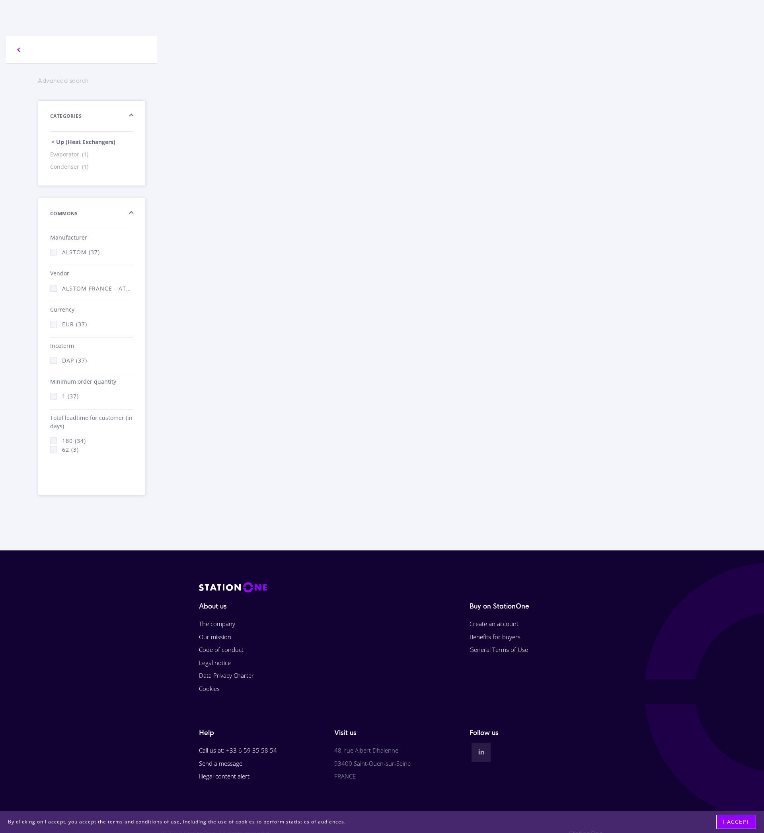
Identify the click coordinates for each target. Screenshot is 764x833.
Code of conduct (221, 650)
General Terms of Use (499, 650)
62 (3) (70, 449)
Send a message (220, 763)
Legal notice (215, 663)
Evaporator (69, 154)
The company (217, 624)
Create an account (494, 624)
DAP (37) (74, 360)
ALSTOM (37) (81, 252)
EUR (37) (74, 324)
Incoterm (62, 345)
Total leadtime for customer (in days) (91, 422)
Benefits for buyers (495, 637)
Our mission (215, 637)
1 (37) (70, 396)
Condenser (69, 166)
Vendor (59, 273)
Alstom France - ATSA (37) (97, 288)
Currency (62, 309)
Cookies (209, 689)
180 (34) (74, 441)
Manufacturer (68, 237)
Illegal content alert (224, 776)
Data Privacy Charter (226, 675)
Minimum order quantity (83, 381)
